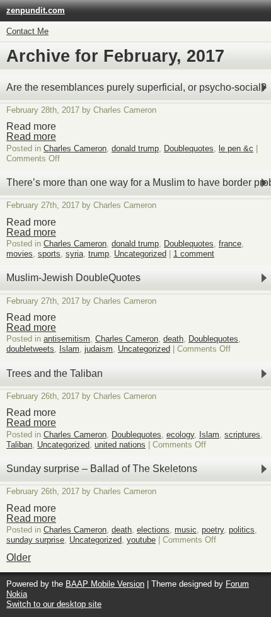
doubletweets (30, 349)
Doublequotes (189, 148)
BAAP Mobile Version (105, 584)
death (173, 338)
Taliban (19, 444)
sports (49, 253)
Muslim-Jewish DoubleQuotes (73, 277)
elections (153, 529)
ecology (180, 434)
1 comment (193, 253)
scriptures (242, 434)
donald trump (135, 148)
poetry (213, 529)
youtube (141, 540)
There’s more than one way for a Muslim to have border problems (138, 182)
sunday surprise (35, 540)
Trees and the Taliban (54, 373)
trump (98, 253)
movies (19, 253)
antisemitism (66, 338)
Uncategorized (140, 253)
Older (18, 557)
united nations (120, 444)
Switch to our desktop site (53, 604)
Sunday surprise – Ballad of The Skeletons (101, 468)
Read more (31, 136)
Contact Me (27, 31)
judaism (98, 349)
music (186, 529)
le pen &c (236, 148)
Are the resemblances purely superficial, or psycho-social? (136, 87)
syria (74, 253)
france (230, 243)
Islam (69, 349)
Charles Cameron (75, 148)
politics (242, 529)
